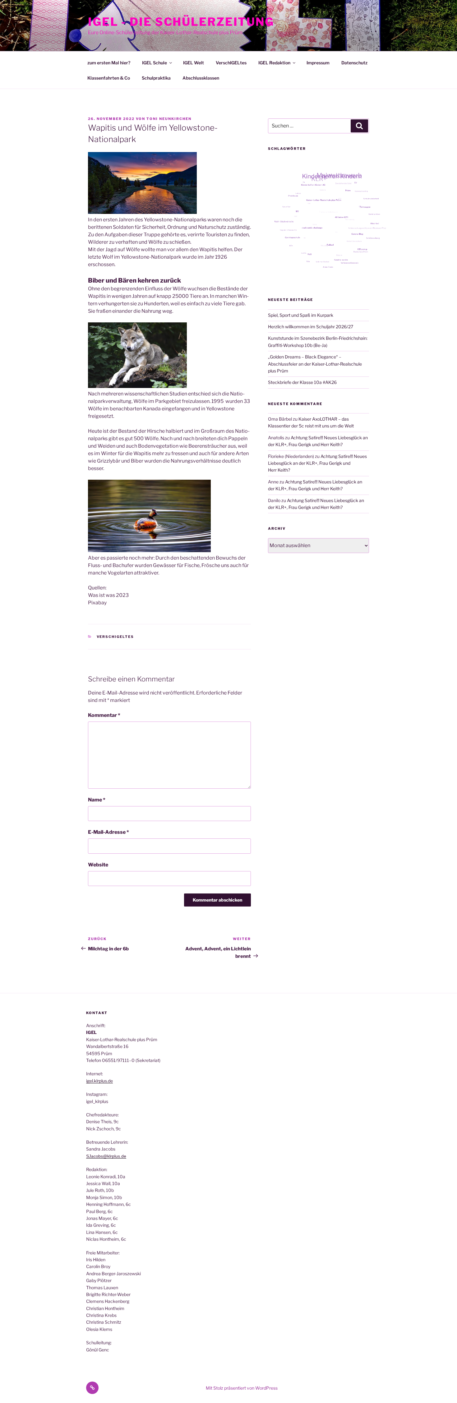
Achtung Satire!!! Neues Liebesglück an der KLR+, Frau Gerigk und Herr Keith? (317, 463)
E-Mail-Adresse (108, 832)
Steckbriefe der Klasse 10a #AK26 (302, 382)
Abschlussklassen (200, 78)
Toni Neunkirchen (169, 119)
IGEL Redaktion (274, 62)
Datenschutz (354, 62)
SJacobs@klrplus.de (106, 1156)
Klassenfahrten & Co (108, 78)
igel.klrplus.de (99, 1080)
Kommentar (104, 715)
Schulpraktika (156, 78)
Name (96, 800)
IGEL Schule (154, 62)
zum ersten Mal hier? (108, 62)
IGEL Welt (193, 62)
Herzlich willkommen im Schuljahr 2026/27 (310, 326)
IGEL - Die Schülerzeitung (181, 22)
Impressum (318, 62)
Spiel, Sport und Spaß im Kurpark (300, 315)
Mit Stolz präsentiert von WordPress (242, 1388)
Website (98, 865)
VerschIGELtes (231, 62)
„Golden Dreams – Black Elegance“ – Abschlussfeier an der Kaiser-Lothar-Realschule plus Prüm (315, 363)
